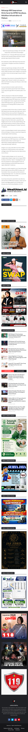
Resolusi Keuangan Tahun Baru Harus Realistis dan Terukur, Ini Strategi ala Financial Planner (16, 392)
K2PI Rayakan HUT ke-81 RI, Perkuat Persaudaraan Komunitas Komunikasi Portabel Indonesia (16, 343)
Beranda (3, 7)
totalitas (15, 195)
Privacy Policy (11, 729)
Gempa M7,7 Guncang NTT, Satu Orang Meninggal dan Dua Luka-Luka (17, 364)
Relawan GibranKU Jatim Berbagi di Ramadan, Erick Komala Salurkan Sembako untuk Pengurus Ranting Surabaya (16, 377)
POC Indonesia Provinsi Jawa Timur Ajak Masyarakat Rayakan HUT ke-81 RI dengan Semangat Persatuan (17, 350)
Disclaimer (18, 729)
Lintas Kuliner (20, 371)
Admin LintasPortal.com (16, 725)
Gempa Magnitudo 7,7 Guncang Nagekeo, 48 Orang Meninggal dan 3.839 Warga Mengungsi (17, 357)
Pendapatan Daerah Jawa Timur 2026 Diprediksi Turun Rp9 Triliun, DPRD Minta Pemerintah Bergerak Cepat (16, 408)
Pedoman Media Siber (8, 728)
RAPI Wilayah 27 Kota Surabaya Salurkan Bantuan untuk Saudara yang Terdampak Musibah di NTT (16, 335)
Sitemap (22, 728)
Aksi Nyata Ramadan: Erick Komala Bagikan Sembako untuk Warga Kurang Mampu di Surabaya (17, 385)
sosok (11, 195)
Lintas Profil (7, 371)
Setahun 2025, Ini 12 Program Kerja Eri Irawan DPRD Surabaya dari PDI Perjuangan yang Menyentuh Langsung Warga (17, 400)
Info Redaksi (16, 728)
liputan (7, 7)
